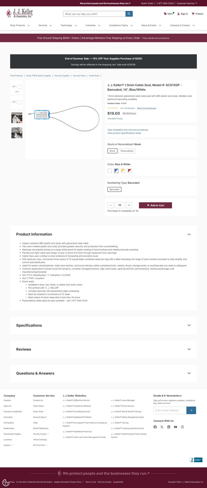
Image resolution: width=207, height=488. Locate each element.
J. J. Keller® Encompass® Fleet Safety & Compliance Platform (85, 424)
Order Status (38, 406)
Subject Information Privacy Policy (69, 482)
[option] (16, 88)
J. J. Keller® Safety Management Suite (127, 417)
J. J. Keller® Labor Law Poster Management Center (84, 437)
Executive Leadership (13, 411)
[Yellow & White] (123, 171)
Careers (7, 445)
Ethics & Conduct (104, 482)
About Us (7, 406)
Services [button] (42, 25)
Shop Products (16, 75)
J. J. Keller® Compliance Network (77, 406)
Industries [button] (90, 25)
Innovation (8, 417)
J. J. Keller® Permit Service (122, 406)
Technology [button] (66, 25)
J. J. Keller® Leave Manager (123, 400)
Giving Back (9, 423)
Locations (8, 439)
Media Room (9, 428)
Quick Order (147, 3)
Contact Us (38, 400)
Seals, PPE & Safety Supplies (38, 75)
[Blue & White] (116, 171)
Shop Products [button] (17, 25)
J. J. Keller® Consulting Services (76, 411)
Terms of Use (90, 482)
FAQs (35, 423)
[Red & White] (130, 171)
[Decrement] (110, 205)
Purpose (7, 400)
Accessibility (118, 482)
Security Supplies (62, 75)
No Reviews (130, 108)
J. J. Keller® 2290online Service (76, 400)
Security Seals (79, 75)
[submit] (191, 410)
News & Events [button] (149, 25)
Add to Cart (157, 205)
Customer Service (185, 3)
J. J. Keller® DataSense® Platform (77, 417)
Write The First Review (146, 108)
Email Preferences (40, 428)
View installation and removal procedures (127, 129)
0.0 (121, 108)
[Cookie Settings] (6, 482)
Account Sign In (40, 417)
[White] (110, 171)
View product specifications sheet (124, 133)
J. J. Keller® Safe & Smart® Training (126, 411)
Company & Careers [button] (180, 25)
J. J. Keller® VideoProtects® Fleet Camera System (129, 435)
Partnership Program (12, 434)
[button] (103, 38)
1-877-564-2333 (165, 3)
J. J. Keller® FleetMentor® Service (77, 431)
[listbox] (16, 118)
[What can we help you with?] (129, 14)
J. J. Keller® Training (119, 423)
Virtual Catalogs (40, 439)
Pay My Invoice (40, 434)
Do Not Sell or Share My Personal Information (34, 482)
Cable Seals (94, 75)
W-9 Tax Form (39, 445)
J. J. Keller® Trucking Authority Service (127, 428)
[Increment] (129, 205)
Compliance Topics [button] (118, 25)
